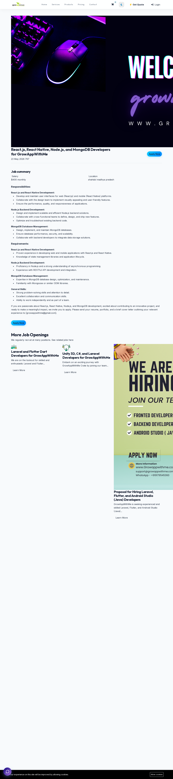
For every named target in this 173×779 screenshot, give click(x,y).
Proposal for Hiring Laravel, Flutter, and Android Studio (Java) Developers (134, 496)
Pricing (81, 4)
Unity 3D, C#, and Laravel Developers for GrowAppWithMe (86, 356)
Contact (93, 4)
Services (56, 4)
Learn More (19, 370)
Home (44, 4)
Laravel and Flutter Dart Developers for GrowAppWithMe (35, 353)
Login (157, 4)
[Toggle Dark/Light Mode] (121, 4)
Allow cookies (157, 774)
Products (68, 4)
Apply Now (154, 154)
